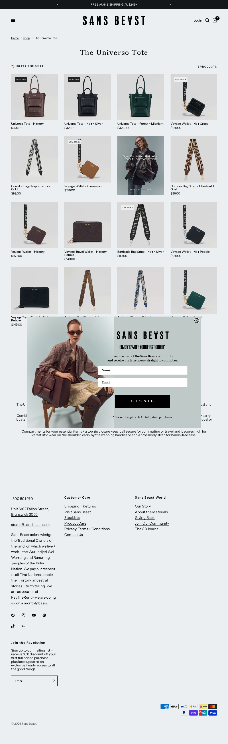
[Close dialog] (197, 320)
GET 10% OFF (143, 401)
